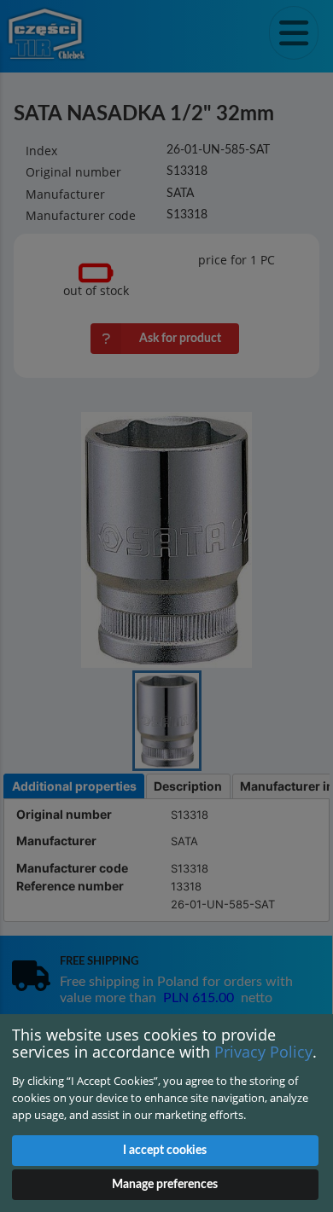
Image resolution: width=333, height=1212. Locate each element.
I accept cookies (165, 1151)
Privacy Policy (263, 1051)
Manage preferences (165, 1185)
